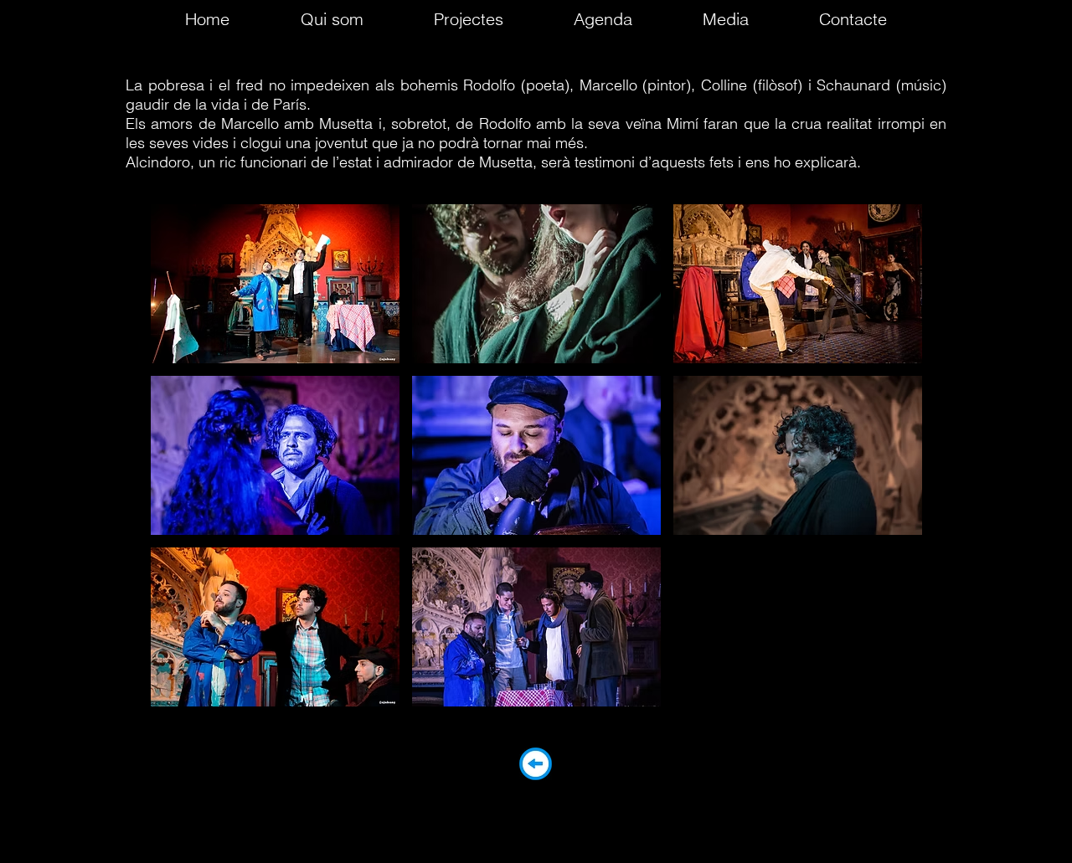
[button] (275, 283)
